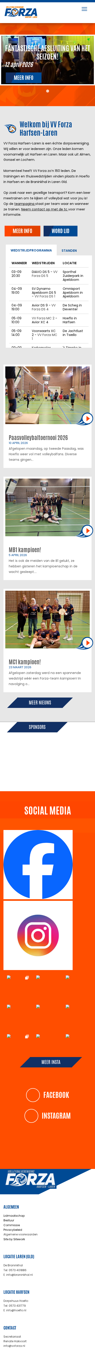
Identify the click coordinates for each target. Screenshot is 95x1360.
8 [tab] (58, 766)
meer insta (51, 1062)
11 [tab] (78, 766)
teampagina (24, 203)
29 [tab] (61, 777)
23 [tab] (78, 772)
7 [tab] (51, 766)
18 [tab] (44, 772)
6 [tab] (44, 766)
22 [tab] (71, 772)
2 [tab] (16, 766)
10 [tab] (71, 766)
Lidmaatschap (14, 1216)
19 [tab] (51, 772)
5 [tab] (37, 766)
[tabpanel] (47, 60)
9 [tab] (64, 766)
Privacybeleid (12, 1230)
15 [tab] (23, 772)
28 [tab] (54, 777)
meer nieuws (40, 702)
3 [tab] (23, 766)
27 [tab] (47, 777)
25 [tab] (33, 777)
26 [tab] (40, 777)
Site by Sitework (14, 1239)
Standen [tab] (69, 250)
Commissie (11, 1225)
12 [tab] (85, 766)
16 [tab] (30, 772)
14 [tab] (16, 772)
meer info (23, 77)
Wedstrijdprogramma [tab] (31, 250)
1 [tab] (47, 91)
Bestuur (8, 1220)
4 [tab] (30, 766)
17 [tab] (37, 772)
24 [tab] (85, 772)
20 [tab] (58, 772)
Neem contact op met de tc (44, 209)
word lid (60, 231)
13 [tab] (9, 772)
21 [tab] (64, 772)
